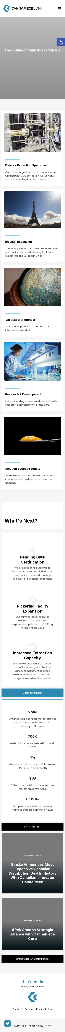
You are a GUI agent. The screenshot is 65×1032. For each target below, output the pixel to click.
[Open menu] (59, 8)
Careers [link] (28, 1009)
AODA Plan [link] (20, 1025)
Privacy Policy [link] (44, 1009)
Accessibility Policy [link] (40, 1025)
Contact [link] (17, 1009)
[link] (61, 42)
